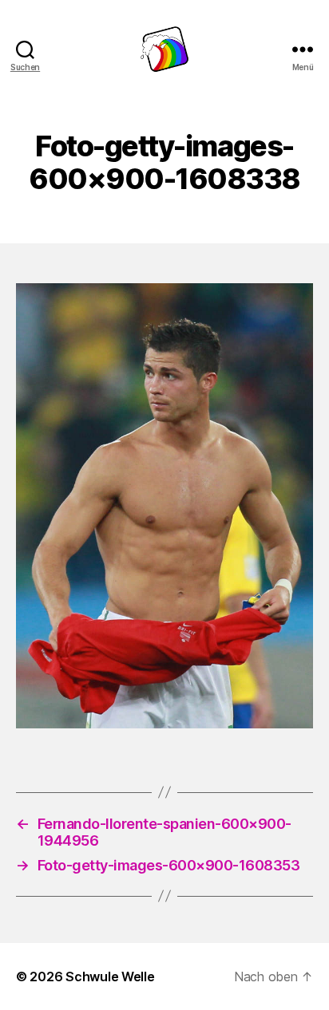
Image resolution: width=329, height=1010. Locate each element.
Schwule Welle (110, 976)
